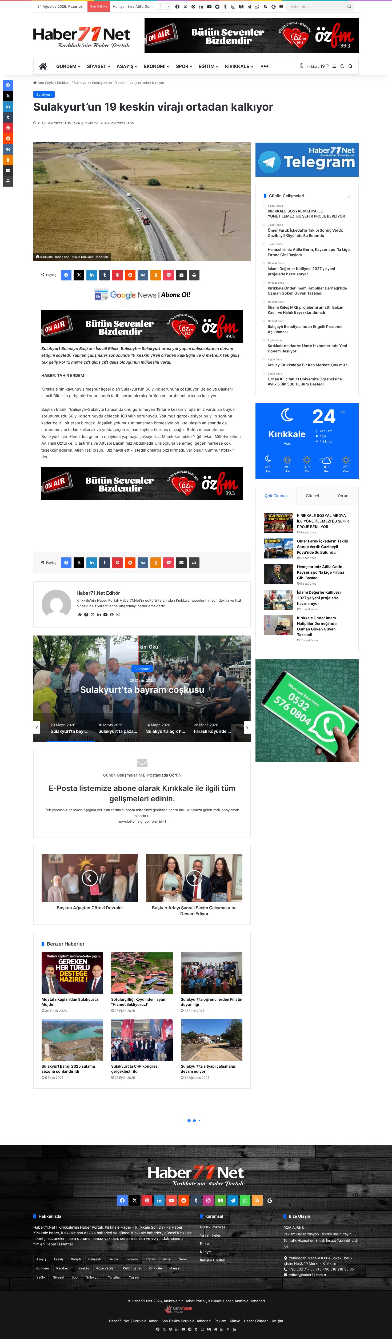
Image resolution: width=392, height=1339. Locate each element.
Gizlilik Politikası (213, 1227)
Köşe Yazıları (105, 1268)
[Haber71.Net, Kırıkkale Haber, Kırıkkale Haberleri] (81, 37)
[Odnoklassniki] (155, 275)
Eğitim (207, 66)
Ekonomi (155, 66)
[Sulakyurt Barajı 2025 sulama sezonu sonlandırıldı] (72, 1040)
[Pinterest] (117, 275)
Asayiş (125, 66)
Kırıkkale (237, 66)
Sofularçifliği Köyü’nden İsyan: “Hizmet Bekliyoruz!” (138, 1002)
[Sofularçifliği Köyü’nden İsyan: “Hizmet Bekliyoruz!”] (142, 973)
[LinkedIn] (91, 275)
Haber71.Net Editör (98, 593)
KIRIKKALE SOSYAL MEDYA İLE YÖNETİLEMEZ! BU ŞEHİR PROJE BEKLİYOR (323, 521)
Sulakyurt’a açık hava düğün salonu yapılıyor (142, 689)
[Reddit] (130, 275)
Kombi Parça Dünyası (210, 1312)
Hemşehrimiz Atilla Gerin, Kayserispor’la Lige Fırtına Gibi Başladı (320, 572)
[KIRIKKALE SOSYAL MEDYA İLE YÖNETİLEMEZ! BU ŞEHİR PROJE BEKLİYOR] (278, 523)
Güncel (312, 495)
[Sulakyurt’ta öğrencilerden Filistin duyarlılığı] (211, 973)
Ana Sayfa (45, 83)
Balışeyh (94, 1259)
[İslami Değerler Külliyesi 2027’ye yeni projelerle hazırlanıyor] (278, 600)
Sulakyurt (81, 83)
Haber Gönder (256, 1321)
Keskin (84, 1268)
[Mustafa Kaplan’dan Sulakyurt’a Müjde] (72, 973)
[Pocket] (168, 275)
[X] (79, 275)
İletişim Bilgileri (212, 1260)
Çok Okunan (276, 495)
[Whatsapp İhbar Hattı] (307, 710)
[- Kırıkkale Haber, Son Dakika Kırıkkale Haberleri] (142, 341)
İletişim (277, 1321)
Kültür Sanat (132, 1268)
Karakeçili (63, 1268)
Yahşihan (115, 1277)
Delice (113, 1259)
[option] (142, 689)
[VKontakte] (143, 275)
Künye (205, 1252)
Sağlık (41, 1277)
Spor (182, 66)
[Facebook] (66, 275)
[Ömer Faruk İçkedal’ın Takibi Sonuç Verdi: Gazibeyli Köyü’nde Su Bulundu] (278, 548)
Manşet (175, 1268)
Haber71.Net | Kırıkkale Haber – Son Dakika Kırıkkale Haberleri (160, 1321)
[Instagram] (118, 615)
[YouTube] (105, 615)
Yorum (343, 495)
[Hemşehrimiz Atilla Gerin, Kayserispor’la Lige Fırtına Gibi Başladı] (278, 574)
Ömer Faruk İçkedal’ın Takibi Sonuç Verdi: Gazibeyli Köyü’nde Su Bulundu (322, 546)
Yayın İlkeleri (210, 1235)
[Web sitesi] (80, 615)
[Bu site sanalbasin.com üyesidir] (178, 1312)
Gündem (66, 66)
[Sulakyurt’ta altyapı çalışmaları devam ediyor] (211, 1040)
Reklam (206, 1243)
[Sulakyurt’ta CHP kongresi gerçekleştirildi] (142, 1040)
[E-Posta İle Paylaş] (181, 275)
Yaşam (134, 1277)
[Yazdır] (194, 275)
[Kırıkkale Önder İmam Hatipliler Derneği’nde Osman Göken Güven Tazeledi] (278, 625)
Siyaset (96, 66)
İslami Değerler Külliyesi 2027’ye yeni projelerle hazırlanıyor (319, 598)
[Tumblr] (104, 275)
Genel (166, 1259)
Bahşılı (76, 1259)
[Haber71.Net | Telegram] (307, 160)
